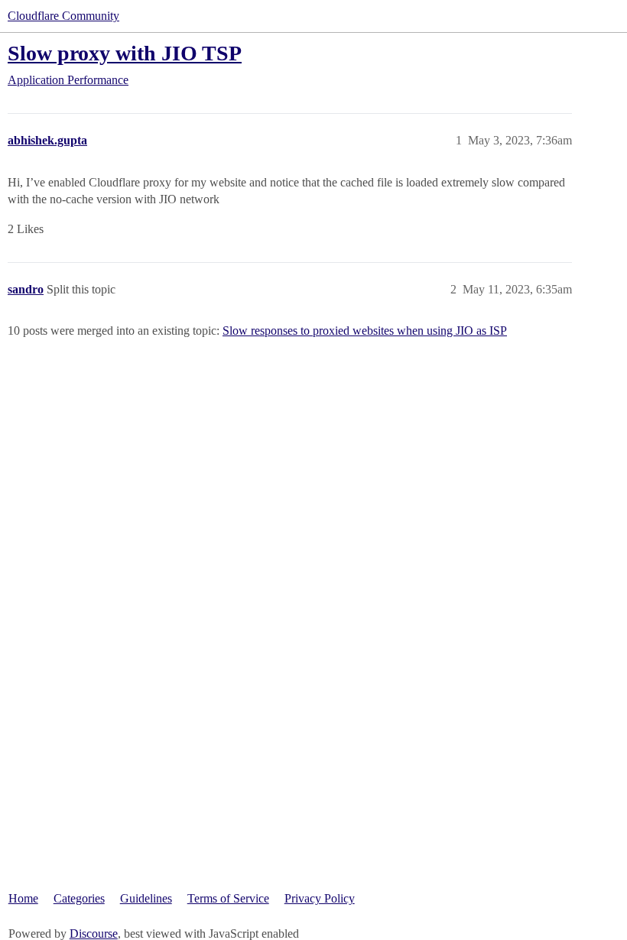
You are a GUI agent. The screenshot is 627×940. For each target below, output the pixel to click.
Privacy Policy (319, 898)
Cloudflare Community (63, 15)
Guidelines (146, 898)
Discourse (94, 933)
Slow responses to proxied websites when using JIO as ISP (365, 330)
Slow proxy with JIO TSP (125, 53)
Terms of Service (228, 898)
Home (23, 898)
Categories (79, 898)
